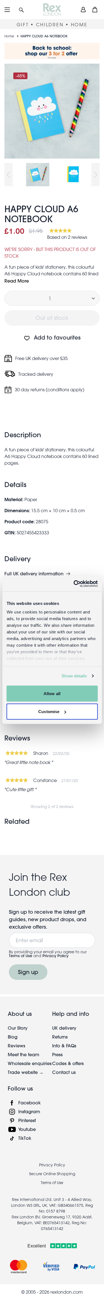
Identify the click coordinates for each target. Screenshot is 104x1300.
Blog (12, 1037)
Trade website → (26, 1072)
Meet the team (23, 1054)
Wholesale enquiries (30, 1063)
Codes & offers (68, 1063)
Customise (48, 711)
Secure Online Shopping (52, 1173)
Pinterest (27, 1120)
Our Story (17, 1028)
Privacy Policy (55, 955)
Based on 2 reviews (67, 237)
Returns (60, 1037)
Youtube (27, 1129)
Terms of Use (20, 955)
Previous (8, 174)
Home (9, 36)
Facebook (29, 1102)
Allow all (52, 693)
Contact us (64, 1072)
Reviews (16, 1045)
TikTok (24, 1138)
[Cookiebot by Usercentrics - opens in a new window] (74, 583)
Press (57, 1054)
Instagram (29, 1111)
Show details (74, 676)
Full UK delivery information (34, 573)
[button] (21, 9)
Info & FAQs (64, 1045)
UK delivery (64, 1028)
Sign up (28, 971)
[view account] (83, 9)
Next (95, 174)
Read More (16, 281)
